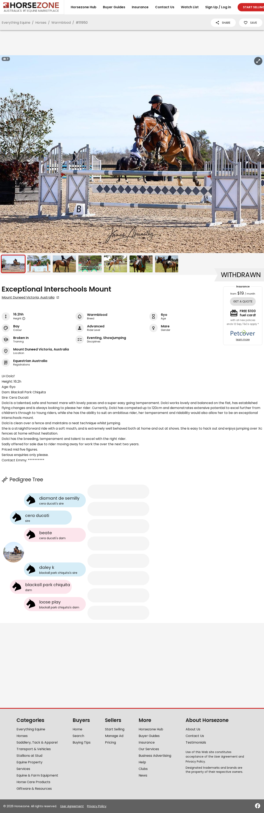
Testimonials (196, 742)
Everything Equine (16, 22)
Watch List (190, 7)
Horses (40, 22)
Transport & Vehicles (33, 749)
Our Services (149, 749)
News (143, 775)
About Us (193, 729)
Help (142, 762)
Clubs (143, 768)
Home (77, 729)
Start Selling (114, 729)
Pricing (110, 742)
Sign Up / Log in (218, 7)
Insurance (140, 7)
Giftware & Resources (34, 788)
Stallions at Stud (29, 755)
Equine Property (29, 762)
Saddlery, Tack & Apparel (37, 742)
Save (253, 23)
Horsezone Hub (83, 7)
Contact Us (164, 7)
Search (78, 735)
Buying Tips (82, 742)
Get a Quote (242, 301)
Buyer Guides (114, 7)
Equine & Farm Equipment (37, 775)
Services (23, 768)
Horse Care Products (33, 782)
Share (226, 23)
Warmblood (61, 22)
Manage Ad (114, 735)
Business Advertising (155, 755)
